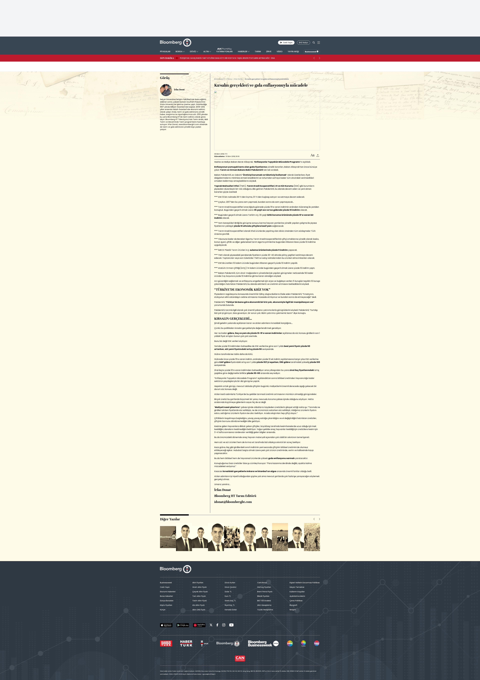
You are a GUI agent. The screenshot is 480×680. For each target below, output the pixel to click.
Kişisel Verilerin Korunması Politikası (305, 582)
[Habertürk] (166, 643)
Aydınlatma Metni (297, 596)
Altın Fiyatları (197, 582)
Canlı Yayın (165, 587)
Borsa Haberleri (166, 596)
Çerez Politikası (296, 600)
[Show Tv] (290, 643)
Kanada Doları (231, 609)
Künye (162, 609)
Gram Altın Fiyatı (199, 587)
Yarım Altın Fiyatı (199, 600)
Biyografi (293, 605)
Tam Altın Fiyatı (199, 596)
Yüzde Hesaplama (265, 609)
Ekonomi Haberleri (168, 591)
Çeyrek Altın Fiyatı (200, 591)
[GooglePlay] (182, 625)
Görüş (229, 79)
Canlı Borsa (262, 582)
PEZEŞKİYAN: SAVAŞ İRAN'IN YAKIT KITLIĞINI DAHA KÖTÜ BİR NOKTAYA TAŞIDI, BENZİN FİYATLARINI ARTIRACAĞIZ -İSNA (227, 58)
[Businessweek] (263, 643)
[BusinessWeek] (311, 52)
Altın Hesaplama (264, 605)
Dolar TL (228, 591)
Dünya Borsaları (166, 600)
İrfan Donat (238, 79)
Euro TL (228, 596)
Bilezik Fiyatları (263, 596)
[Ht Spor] (204, 643)
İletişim (293, 609)
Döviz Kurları (230, 582)
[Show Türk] (303, 643)
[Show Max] (317, 643)
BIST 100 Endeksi (264, 600)
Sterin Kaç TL (230, 600)
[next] (320, 58)
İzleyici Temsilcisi (297, 587)
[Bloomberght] (175, 43)
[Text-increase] (312, 155)
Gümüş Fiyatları (264, 587)
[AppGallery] (199, 625)
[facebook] (217, 625)
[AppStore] (166, 625)
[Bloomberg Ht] (228, 643)
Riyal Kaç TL (230, 605)
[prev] (314, 58)
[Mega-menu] (318, 42)
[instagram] (223, 625)
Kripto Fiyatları (166, 605)
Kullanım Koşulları (297, 591)
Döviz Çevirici (230, 587)
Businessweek (166, 582)
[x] (211, 625)
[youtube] (231, 625)
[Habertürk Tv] (186, 643)
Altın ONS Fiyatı (198, 609)
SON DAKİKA (167, 58)
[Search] (314, 42)
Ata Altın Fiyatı (198, 605)
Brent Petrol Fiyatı (264, 591)
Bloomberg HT (219, 79)
